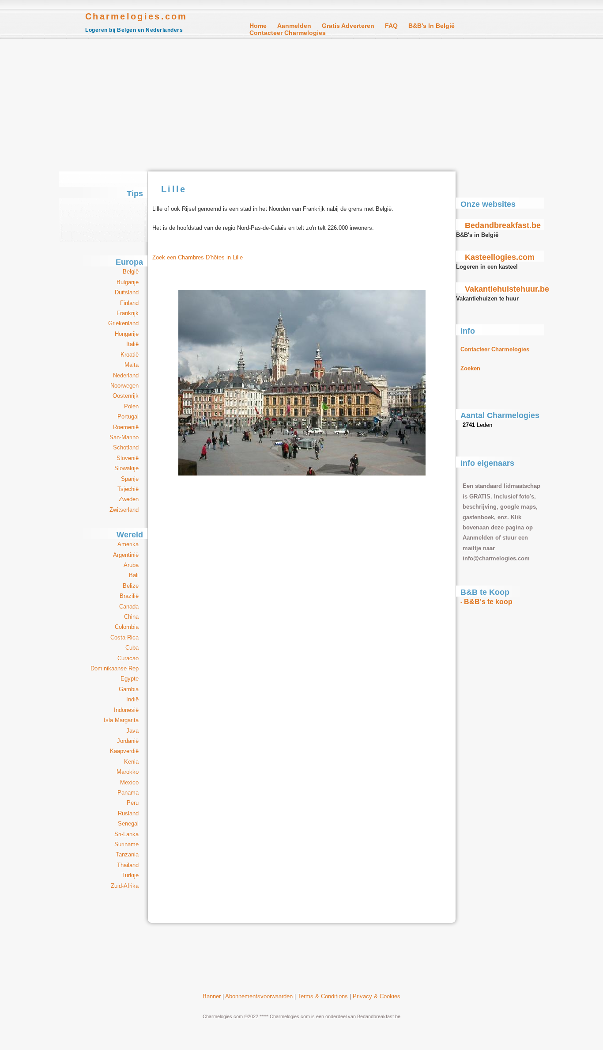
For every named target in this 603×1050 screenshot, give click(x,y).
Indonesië (126, 710)
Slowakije (126, 468)
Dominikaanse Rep (114, 668)
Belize (131, 585)
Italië (132, 344)
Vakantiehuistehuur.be (507, 289)
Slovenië (128, 458)
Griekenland (123, 323)
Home (258, 25)
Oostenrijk (126, 395)
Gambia (129, 689)
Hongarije (127, 334)
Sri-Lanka (126, 834)
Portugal (128, 416)
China (131, 616)
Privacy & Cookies (376, 996)
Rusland (128, 813)
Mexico (129, 782)
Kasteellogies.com (500, 257)
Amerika (128, 544)
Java (132, 730)
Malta (131, 364)
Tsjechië (128, 489)
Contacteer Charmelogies (287, 32)
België (131, 271)
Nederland (126, 375)
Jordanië (128, 741)
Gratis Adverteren (348, 25)
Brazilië (129, 596)
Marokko (128, 771)
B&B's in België (431, 25)
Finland (129, 303)
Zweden (129, 499)
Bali (134, 575)
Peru (133, 802)
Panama (128, 792)
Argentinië (126, 555)
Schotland (126, 447)
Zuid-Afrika (125, 886)
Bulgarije (128, 282)
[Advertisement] (301, 105)
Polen (131, 406)
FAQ (391, 25)
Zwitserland (124, 509)
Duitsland (127, 292)
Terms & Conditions (323, 996)
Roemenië (126, 427)
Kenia (131, 761)
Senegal (128, 823)
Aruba (131, 565)
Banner (212, 996)
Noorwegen (124, 385)
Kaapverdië (124, 751)
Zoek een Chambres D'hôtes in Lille (197, 257)
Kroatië (130, 354)
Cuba (132, 647)
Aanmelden (294, 25)
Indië (132, 699)
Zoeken (470, 368)
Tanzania (127, 854)
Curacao (128, 658)
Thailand (128, 865)
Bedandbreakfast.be (503, 225)
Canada (129, 606)
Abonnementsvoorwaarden (259, 996)
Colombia (127, 627)
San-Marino (124, 437)
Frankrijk (128, 313)
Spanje (130, 479)
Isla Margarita (121, 720)
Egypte (130, 678)
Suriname (126, 844)
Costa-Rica (124, 637)
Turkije (130, 875)
